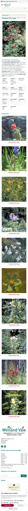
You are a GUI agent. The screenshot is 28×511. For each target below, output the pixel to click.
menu (2, 5)
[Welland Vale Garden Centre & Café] (7, 4)
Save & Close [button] (7, 505)
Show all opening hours (6, 467)
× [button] (26, 492)
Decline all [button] (21, 505)
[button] (14, 508)
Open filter (6, 15)
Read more (9, 498)
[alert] (14, 501)
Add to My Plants (22, 17)
